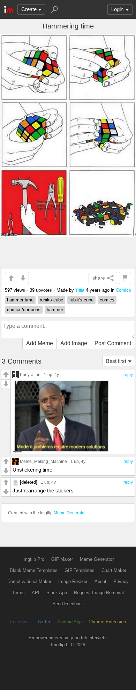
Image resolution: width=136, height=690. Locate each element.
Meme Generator (70, 512)
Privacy (121, 581)
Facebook (20, 621)
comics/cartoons (23, 309)
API (35, 592)
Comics (123, 290)
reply (128, 374)
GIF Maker (62, 559)
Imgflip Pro (33, 559)
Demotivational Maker (29, 581)
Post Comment (113, 343)
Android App (69, 621)
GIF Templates (80, 570)
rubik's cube (81, 299)
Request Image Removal (99, 592)
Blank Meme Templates (34, 570)
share (98, 278)
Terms (18, 592)
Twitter (43, 621)
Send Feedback (68, 603)
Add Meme (39, 343)
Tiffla (79, 290)
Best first (116, 361)
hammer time (20, 299)
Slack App (56, 592)
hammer (55, 309)
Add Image (73, 343)
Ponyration (30, 374)
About (100, 581)
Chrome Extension (107, 621)
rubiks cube (51, 299)
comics (107, 299)
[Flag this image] (125, 278)
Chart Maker (113, 570)
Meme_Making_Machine (43, 461)
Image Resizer (73, 581)
